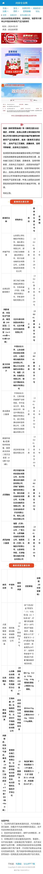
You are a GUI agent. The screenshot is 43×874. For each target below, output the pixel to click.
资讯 (15, 8)
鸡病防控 (37, 8)
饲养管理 (26, 8)
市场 (4, 8)
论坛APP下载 (29, 863)
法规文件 (13, 15)
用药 (15, 11)
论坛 (38, 11)
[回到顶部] (40, 871)
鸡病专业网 (21, 3)
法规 (4, 11)
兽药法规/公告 (25, 15)
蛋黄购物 (27, 11)
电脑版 (19, 863)
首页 (4, 15)
